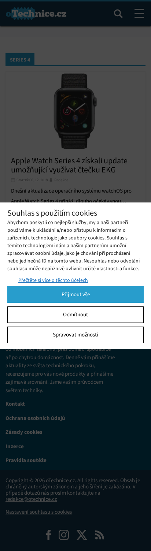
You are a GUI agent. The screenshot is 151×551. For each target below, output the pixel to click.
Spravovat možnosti (75, 334)
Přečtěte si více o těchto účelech (53, 280)
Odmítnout (75, 314)
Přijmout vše (76, 294)
